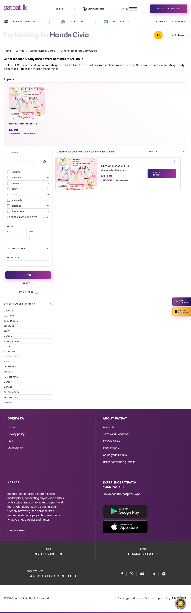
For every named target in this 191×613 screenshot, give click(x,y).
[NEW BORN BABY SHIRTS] (76, 174)
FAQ (10, 441)
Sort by (153, 151)
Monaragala (11, 356)
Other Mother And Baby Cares (78, 50)
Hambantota (11, 377)
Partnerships (111, 448)
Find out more (16, 530)
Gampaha (9, 316)
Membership (15, 448)
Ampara (8, 387)
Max (31, 231)
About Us (108, 427)
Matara (8, 336)
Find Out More (158, 173)
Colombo (9, 311)
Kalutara (9, 326)
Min (8, 231)
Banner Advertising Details (119, 462)
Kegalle (8, 362)
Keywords (13, 257)
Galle (7, 346)
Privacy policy (15, 434)
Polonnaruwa (12, 392)
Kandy (7, 331)
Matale (8, 382)
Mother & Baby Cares (42, 50)
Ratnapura (10, 367)
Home (7, 50)
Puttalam (9, 351)
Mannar (8, 402)
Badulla (8, 372)
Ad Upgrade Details (115, 455)
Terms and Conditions (116, 434)
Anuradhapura (12, 341)
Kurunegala (11, 321)
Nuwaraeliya (11, 397)
